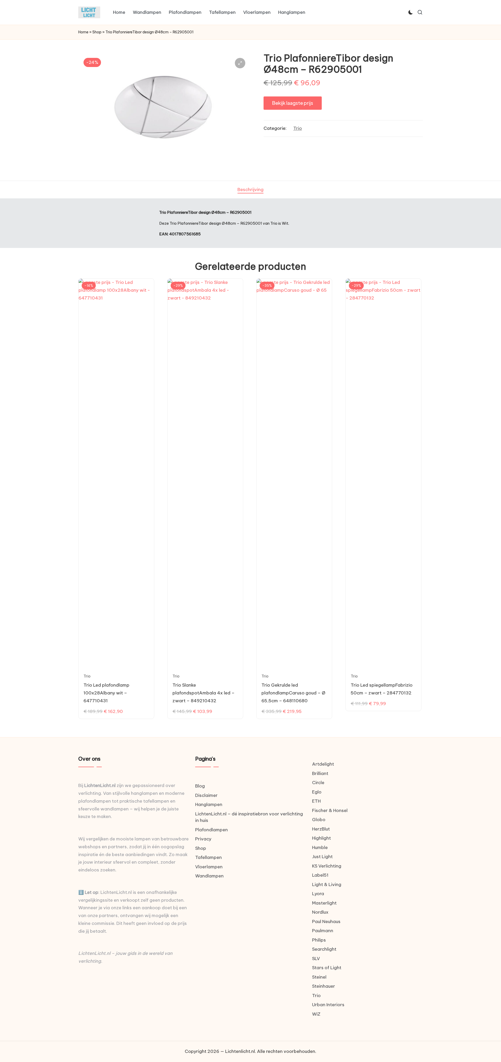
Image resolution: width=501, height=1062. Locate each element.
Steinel (319, 977)
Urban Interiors (328, 1005)
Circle (318, 782)
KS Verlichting (326, 866)
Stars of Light (326, 968)
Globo (318, 819)
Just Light (322, 856)
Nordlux (320, 912)
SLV (316, 958)
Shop (97, 32)
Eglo (316, 792)
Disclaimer (206, 795)
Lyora (318, 893)
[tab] (250, 190)
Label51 (320, 875)
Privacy (203, 839)
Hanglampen (208, 804)
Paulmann (322, 930)
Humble (320, 847)
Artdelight (323, 764)
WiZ (316, 1014)
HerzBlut (321, 829)
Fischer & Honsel (330, 810)
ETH (316, 801)
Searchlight (324, 949)
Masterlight (324, 903)
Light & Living (326, 884)
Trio (297, 128)
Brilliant (320, 773)
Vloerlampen (209, 867)
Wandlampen (209, 876)
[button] (240, 63)
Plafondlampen (211, 830)
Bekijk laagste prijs (292, 103)
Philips (319, 940)
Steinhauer (323, 986)
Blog (200, 786)
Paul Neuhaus (326, 921)
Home (83, 32)
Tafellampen (208, 857)
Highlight (321, 838)
